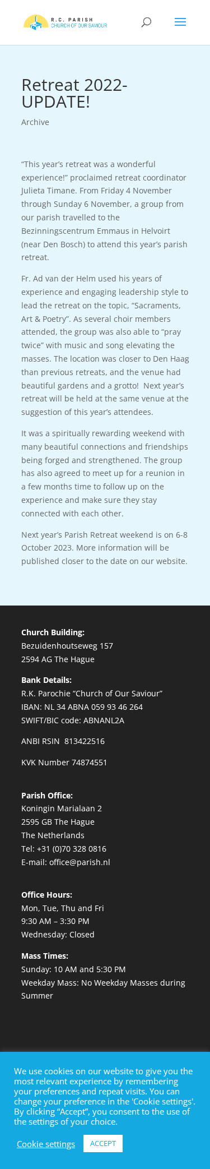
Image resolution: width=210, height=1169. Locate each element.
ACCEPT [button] (103, 1143)
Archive (35, 122)
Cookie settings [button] (46, 1144)
